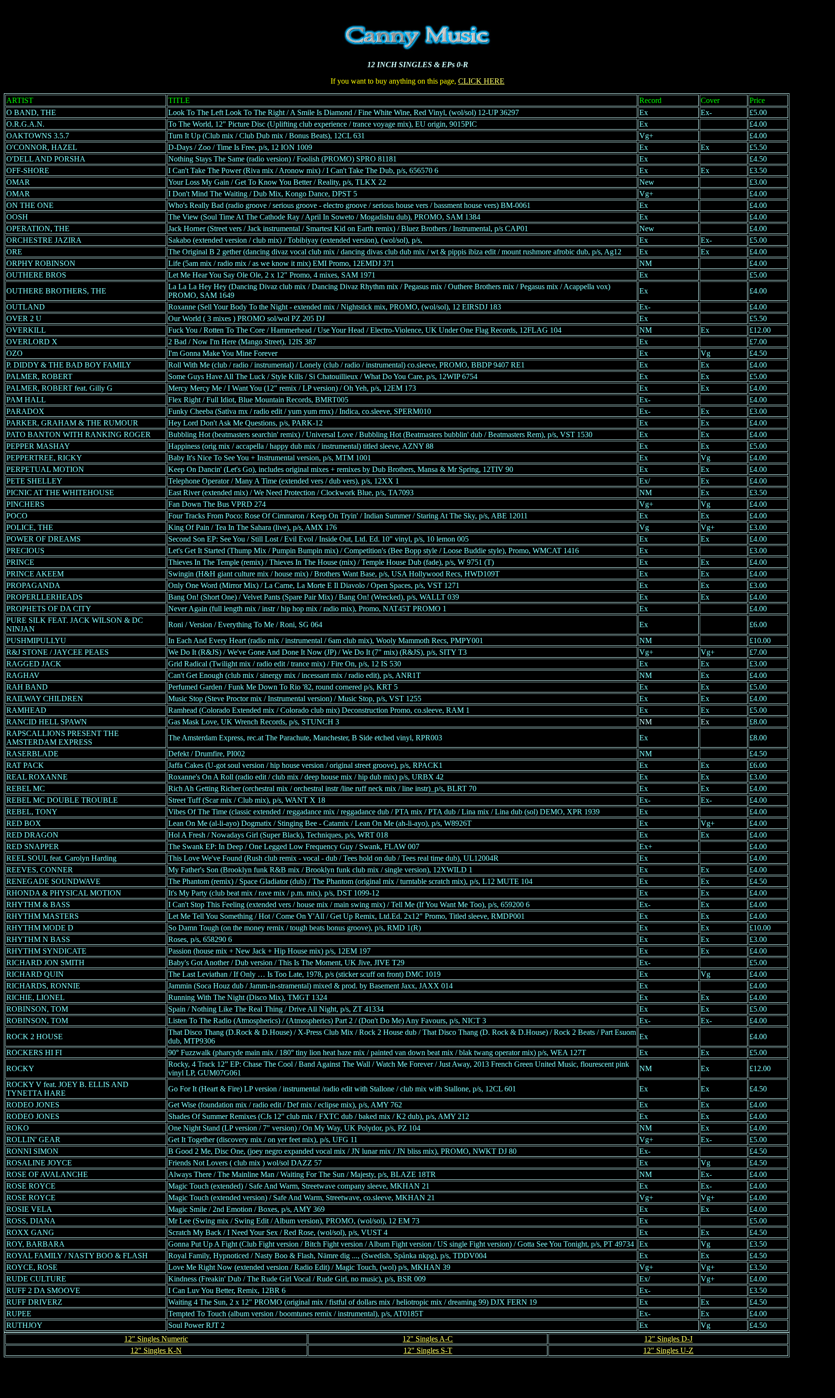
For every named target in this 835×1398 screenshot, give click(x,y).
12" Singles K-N (156, 1350)
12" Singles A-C (428, 1339)
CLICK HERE (481, 81)
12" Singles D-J (668, 1339)
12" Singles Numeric (156, 1339)
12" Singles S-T (427, 1350)
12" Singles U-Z (668, 1350)
